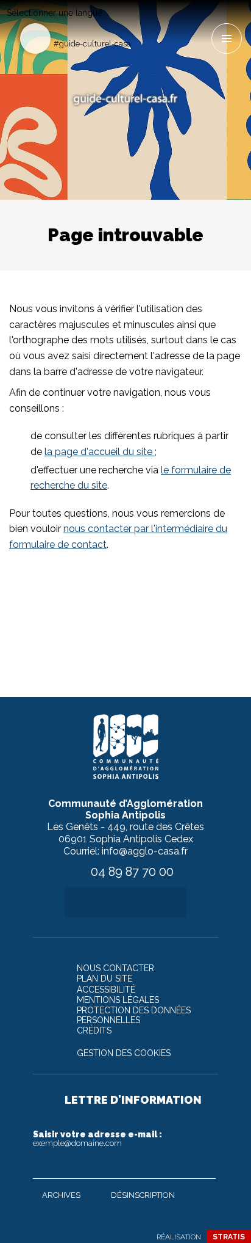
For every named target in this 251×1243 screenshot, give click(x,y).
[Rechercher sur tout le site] (35, 38)
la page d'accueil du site (99, 451)
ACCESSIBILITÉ (106, 989)
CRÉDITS (94, 1030)
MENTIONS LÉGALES (118, 1000)
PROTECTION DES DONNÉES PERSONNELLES (134, 1015)
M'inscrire (203, 1166)
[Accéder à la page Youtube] (181, 22)
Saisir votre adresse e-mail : (97, 1138)
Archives (61, 1195)
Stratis (229, 1237)
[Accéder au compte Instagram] (201, 22)
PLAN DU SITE (104, 978)
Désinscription (143, 1195)
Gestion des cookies (124, 1053)
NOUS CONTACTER (115, 968)
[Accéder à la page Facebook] (141, 22)
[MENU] (226, 38)
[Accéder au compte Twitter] (161, 22)
